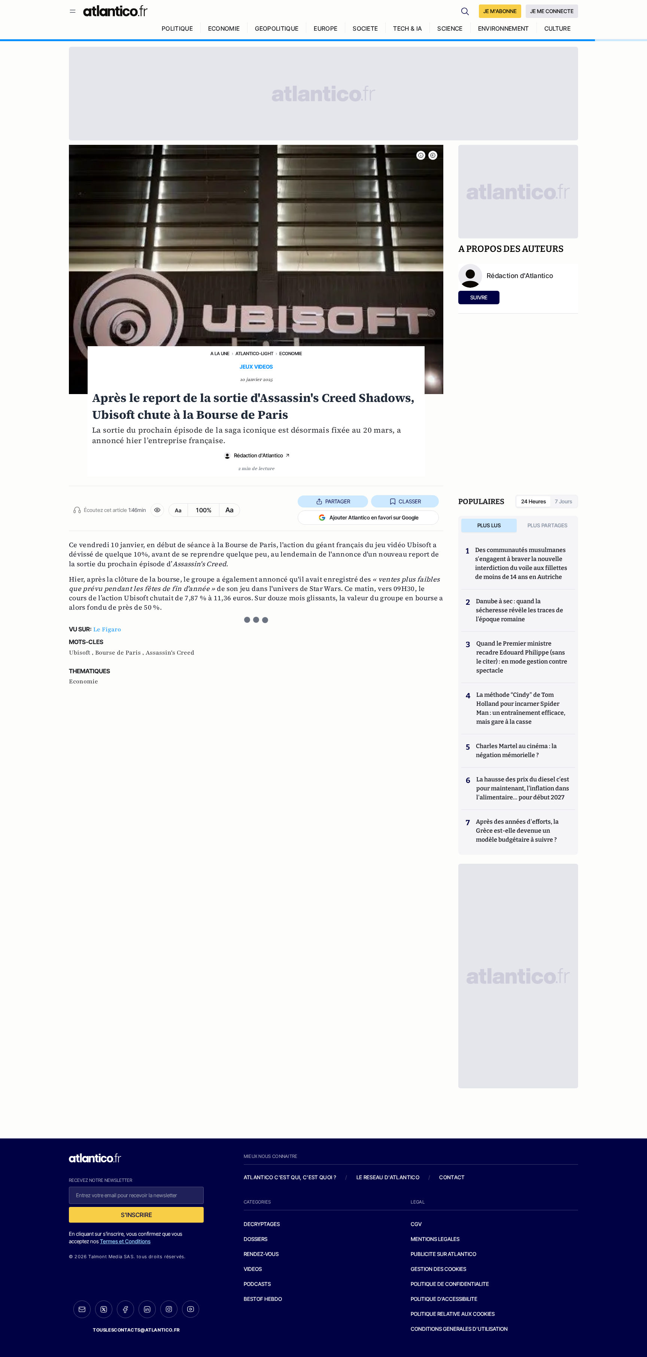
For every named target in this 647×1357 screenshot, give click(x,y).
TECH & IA (407, 28)
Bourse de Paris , (120, 653)
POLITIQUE (177, 28)
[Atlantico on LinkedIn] (147, 1309)
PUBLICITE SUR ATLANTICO (443, 1254)
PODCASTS (257, 1284)
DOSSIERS (255, 1239)
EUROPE (325, 28)
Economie (290, 353)
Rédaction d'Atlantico (258, 455)
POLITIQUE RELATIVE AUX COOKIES (453, 1314)
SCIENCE (449, 28)
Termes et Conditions (125, 1241)
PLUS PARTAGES (548, 525)
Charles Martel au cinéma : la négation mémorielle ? (516, 750)
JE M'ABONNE (500, 11)
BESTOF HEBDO (263, 1299)
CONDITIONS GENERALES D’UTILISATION (459, 1329)
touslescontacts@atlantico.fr (136, 1330)
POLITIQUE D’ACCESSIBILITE (444, 1299)
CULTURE (557, 28)
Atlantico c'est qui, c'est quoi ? (290, 1177)
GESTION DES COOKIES (438, 1269)
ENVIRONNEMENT (503, 28)
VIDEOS (253, 1269)
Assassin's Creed (170, 653)
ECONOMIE (224, 28)
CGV (416, 1224)
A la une (220, 353)
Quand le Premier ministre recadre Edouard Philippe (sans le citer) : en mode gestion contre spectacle (521, 657)
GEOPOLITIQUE (276, 28)
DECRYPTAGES (262, 1224)
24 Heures (533, 501)
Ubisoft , (82, 653)
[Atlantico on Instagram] (168, 1309)
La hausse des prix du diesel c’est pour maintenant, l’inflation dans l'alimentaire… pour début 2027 (522, 788)
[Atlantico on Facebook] (125, 1309)
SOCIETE (365, 28)
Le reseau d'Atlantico (387, 1177)
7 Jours (563, 501)
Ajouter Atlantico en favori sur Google (374, 517)
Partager (337, 501)
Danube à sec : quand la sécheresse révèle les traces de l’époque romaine (519, 610)
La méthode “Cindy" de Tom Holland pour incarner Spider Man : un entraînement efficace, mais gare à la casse (520, 708)
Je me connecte (552, 11)
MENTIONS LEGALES (435, 1239)
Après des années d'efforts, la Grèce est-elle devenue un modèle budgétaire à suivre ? (517, 830)
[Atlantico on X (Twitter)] (103, 1309)
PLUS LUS (489, 525)
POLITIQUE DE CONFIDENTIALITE (450, 1284)
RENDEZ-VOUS (261, 1254)
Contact (452, 1177)
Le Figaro (107, 629)
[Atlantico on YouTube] (190, 1309)
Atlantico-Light (254, 353)
